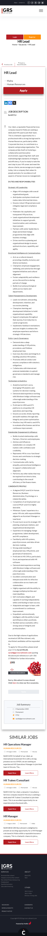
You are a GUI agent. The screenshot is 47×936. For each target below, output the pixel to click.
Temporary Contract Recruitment (10, 877)
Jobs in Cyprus (29, 891)
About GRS (28, 875)
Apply (23, 90)
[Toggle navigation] (41, 10)
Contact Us (22, 2)
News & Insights (7, 908)
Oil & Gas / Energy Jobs (31, 895)
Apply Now (12, 773)
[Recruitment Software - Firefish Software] (23, 922)
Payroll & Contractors (7, 884)
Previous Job (8, 64)
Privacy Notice (7, 911)
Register (32, 37)
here (15, 683)
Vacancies (5, 905)
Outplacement (5, 882)
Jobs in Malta (28, 893)
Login (15, 37)
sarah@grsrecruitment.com (20, 653)
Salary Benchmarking (7, 886)
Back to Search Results (21, 63)
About (15, 2)
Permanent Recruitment (7, 875)
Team (26, 877)
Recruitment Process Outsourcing (10, 880)
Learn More (29, 773)
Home (14, 44)
